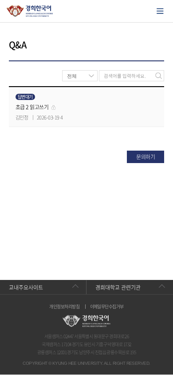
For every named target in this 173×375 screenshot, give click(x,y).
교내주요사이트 (26, 287)
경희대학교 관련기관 (118, 287)
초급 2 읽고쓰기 (32, 107)
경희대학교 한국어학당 (30, 11)
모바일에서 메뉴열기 (160, 11)
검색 (158, 76)
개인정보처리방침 (64, 306)
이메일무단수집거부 (107, 306)
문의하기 (145, 157)
